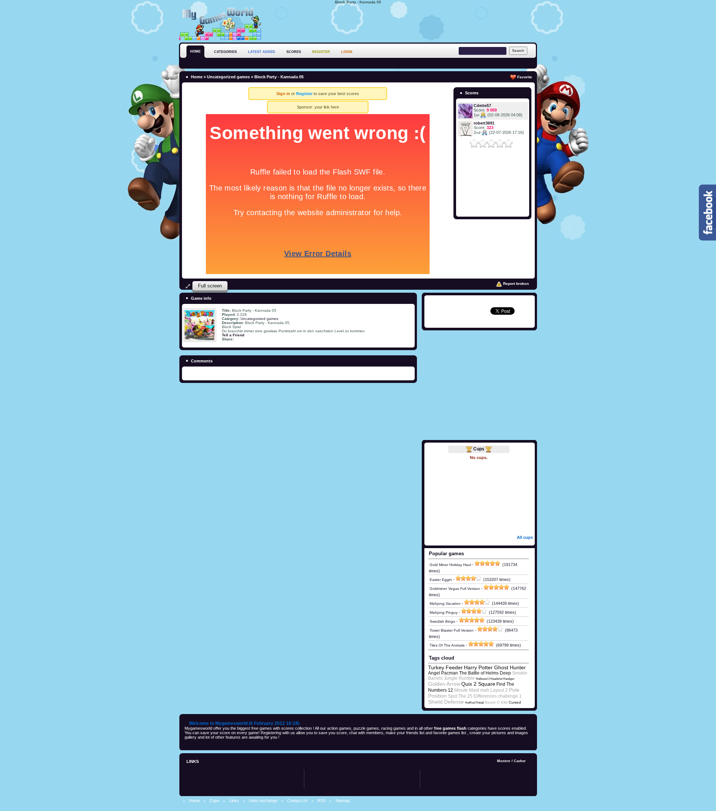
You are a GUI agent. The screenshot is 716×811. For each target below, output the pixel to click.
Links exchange (263, 800)
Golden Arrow (444, 684)
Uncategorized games (228, 77)
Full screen (210, 286)
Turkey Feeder (445, 667)
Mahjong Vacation (445, 603)
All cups (525, 537)
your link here (326, 107)
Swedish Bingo (442, 621)
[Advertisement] (401, 22)
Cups (478, 449)
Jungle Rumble (459, 678)
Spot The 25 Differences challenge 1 (485, 696)
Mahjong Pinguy (444, 612)
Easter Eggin (441, 580)
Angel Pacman (443, 673)
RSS (321, 800)
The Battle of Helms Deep (485, 673)
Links (234, 800)
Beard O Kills (496, 702)
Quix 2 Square (478, 684)
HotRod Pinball (474, 702)
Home (196, 77)
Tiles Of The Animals (447, 645)
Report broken (515, 284)
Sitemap (342, 800)
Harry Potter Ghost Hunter (495, 667)
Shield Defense (446, 702)
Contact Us (297, 800)
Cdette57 (482, 105)
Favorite (524, 77)
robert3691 (484, 123)
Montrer (504, 761)
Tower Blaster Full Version (452, 630)
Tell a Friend (233, 335)
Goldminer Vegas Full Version (455, 589)
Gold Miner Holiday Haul (450, 565)
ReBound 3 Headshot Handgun (495, 678)
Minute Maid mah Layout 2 (481, 690)
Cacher (520, 761)
